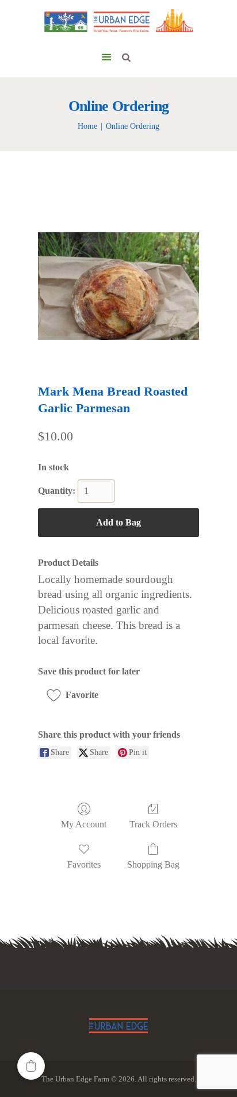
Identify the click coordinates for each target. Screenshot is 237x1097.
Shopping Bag (153, 864)
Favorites (84, 864)
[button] (76, 695)
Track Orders (153, 824)
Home (87, 126)
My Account (83, 824)
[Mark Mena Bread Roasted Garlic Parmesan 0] (118, 286)
